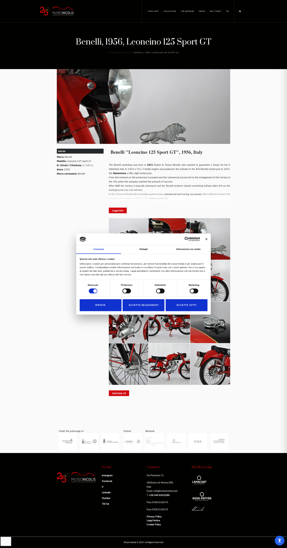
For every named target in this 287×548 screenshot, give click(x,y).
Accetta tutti (186, 305)
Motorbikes (124, 52)
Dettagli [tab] (143, 249)
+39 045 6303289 (159, 495)
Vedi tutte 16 (119, 393)
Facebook (107, 480)
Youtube (106, 498)
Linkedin (106, 492)
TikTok (105, 503)
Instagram (107, 475)
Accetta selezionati (144, 305)
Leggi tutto (118, 210)
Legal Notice (153, 520)
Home (111, 52)
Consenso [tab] (98, 249)
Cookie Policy (154, 524)
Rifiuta (100, 305)
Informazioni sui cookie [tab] (188, 249)
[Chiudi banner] (206, 239)
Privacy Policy (154, 516)
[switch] (126, 291)
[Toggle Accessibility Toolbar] (279, 540)
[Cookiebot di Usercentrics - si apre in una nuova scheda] (187, 239)
